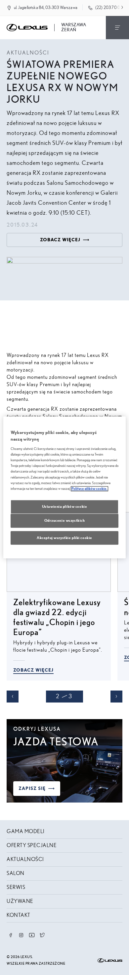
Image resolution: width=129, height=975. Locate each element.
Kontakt (18, 915)
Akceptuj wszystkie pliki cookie (64, 538)
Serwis (16, 887)
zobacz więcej (60, 240)
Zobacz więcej (33, 670)
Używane (20, 901)
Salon (15, 873)
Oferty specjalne (32, 845)
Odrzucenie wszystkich (64, 520)
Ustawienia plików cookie (64, 506)
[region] (64, 487)
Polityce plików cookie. (89, 488)
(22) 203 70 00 (109, 8)
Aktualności (25, 859)
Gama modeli (26, 831)
